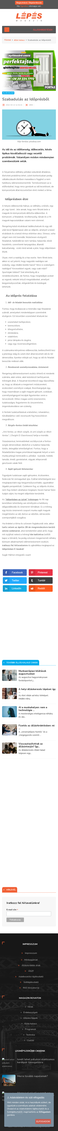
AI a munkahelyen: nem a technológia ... (33, 709)
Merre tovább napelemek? (32, 1076)
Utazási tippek (30, 1018)
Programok (30, 1029)
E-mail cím (12, 909)
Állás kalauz (30, 1023)
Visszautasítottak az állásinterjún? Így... (31, 745)
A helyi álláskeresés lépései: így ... (37, 691)
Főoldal (7, 40)
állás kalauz (19, 40)
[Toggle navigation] (6, 29)
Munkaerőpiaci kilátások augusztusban (32, 672)
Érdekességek (30, 1012)
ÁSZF (31, 971)
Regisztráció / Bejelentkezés (29, 2)
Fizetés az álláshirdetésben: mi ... (36, 727)
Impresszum (31, 953)
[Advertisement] (29, 621)
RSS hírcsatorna (31, 987)
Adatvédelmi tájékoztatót (31, 1108)
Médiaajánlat (31, 959)
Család (30, 1040)
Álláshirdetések (43, 29)
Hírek (30, 1006)
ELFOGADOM (43, 1121)
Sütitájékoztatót (15, 1112)
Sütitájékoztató (31, 982)
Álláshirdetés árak (31, 965)
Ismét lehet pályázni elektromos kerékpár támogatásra (35, 1061)
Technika (30, 1034)
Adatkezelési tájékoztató (31, 976)
